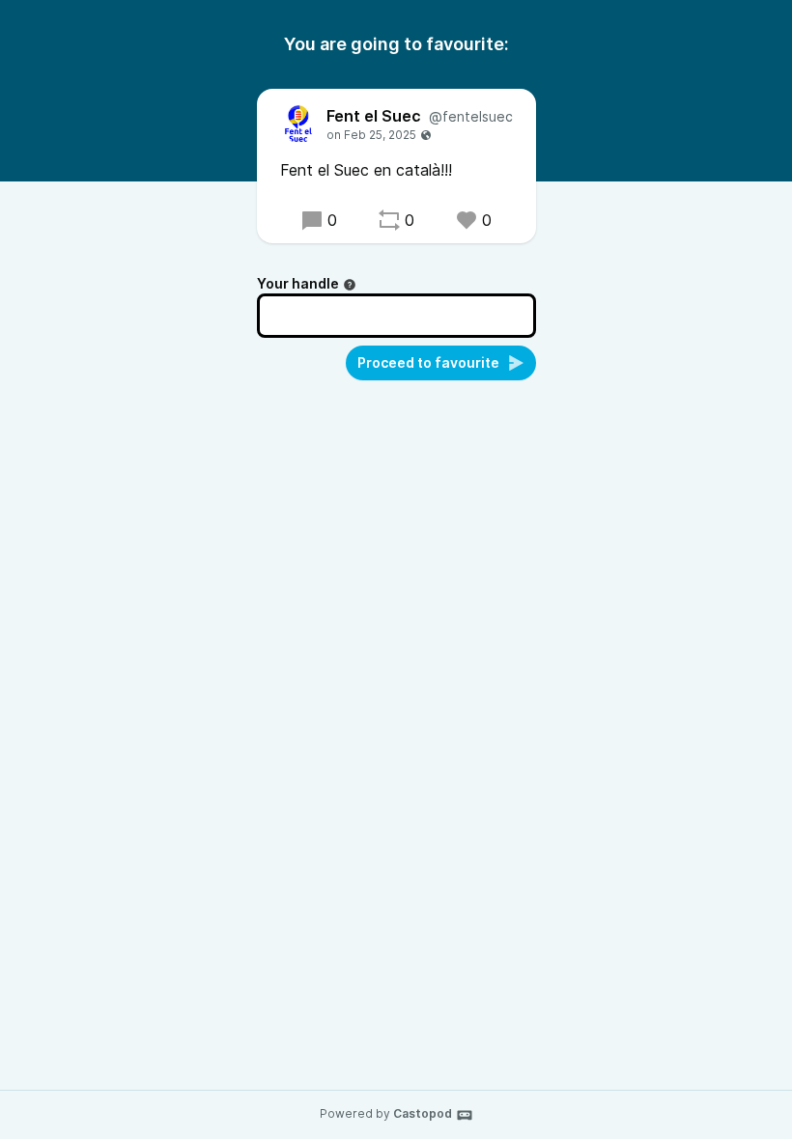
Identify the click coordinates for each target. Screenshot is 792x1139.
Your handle (298, 283)
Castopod (422, 1113)
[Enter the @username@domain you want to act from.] (349, 285)
